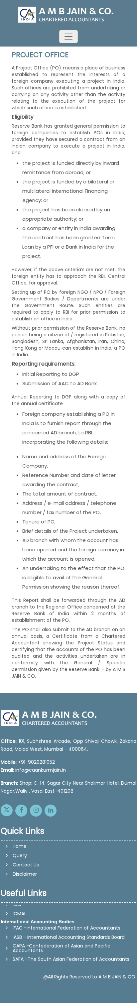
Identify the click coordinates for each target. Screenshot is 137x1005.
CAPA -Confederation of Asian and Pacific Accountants (61, 945)
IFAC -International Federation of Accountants (66, 925)
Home (20, 846)
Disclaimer (25, 874)
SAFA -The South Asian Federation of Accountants (71, 956)
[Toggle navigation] (68, 36)
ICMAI (19, 911)
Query (20, 855)
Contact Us (26, 864)
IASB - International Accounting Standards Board (69, 935)
